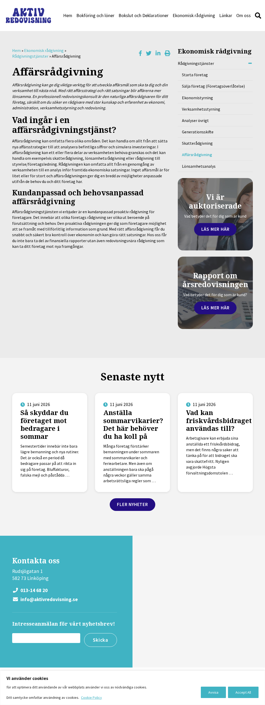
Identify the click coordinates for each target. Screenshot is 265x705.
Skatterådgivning (197, 143)
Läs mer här (215, 229)
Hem (67, 15)
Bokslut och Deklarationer (143, 15)
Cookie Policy (91, 697)
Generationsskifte (198, 131)
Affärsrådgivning (197, 154)
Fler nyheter (132, 504)
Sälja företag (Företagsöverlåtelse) (213, 86)
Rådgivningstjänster (30, 56)
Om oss (243, 15)
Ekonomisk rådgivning (194, 15)
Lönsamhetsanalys (199, 166)
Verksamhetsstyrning (201, 109)
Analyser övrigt (195, 120)
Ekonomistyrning (197, 97)
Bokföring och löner (95, 15)
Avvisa (213, 692)
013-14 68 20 (33, 590)
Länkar (225, 15)
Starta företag (195, 74)
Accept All (243, 692)
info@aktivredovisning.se (48, 599)
